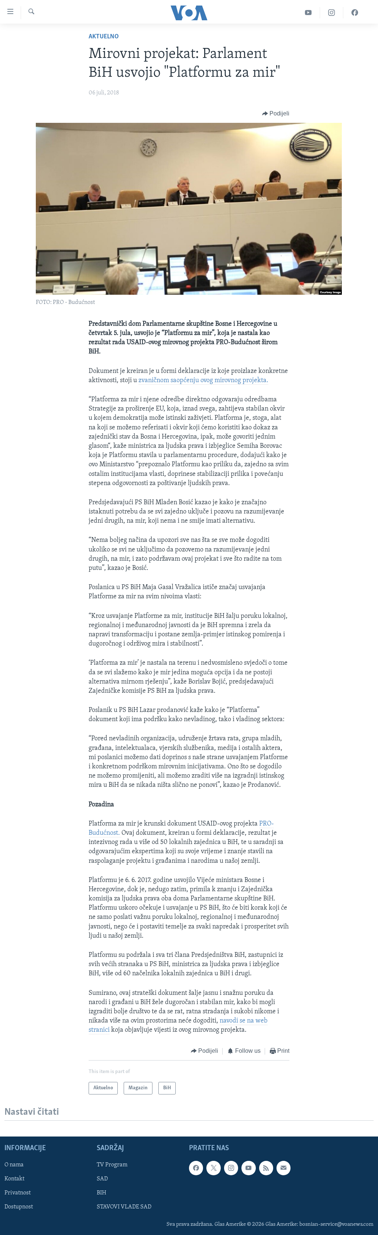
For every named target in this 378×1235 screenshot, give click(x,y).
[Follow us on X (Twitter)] (213, 1168)
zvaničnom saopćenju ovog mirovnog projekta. (203, 380)
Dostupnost (18, 1207)
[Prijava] (283, 1168)
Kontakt (14, 1179)
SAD (102, 1179)
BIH (101, 1193)
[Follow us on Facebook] (196, 1168)
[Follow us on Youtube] (248, 1168)
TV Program (112, 1165)
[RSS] (266, 1168)
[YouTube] (308, 12)
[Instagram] (331, 12)
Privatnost (17, 1193)
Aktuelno (104, 37)
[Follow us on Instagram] (231, 1168)
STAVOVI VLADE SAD (124, 1207)
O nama (14, 1165)
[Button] (276, 113)
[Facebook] (354, 12)
